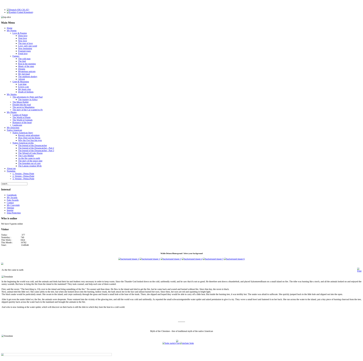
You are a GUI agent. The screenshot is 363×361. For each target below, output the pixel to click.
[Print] (359, 271)
